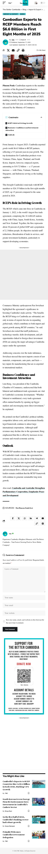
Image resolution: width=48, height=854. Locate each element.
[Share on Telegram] (36, 518)
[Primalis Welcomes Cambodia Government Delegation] (38, 835)
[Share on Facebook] (12, 518)
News (22, 14)
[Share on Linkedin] (30, 518)
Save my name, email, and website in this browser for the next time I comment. (25, 621)
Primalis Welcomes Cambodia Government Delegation (14, 834)
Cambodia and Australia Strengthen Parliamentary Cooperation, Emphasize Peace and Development (24, 491)
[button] (5, 3)
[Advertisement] (24, 275)
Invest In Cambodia (37, 819)
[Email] (13, 50)
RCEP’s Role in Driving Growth (20, 123)
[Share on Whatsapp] (24, 518)
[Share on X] (8, 50)
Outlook (11, 135)
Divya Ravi (8, 811)
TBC (13, 40)
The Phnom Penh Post (24, 508)
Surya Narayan (10, 826)
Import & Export (11, 14)
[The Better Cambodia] (24, 3)
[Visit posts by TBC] (5, 533)
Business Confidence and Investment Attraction (21, 129)
